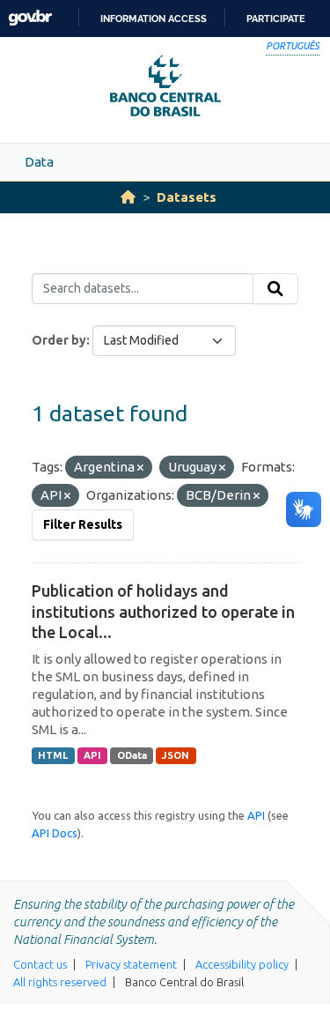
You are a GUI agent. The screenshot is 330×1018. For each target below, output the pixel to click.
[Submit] (275, 289)
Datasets (186, 196)
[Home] (128, 196)
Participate (275, 18)
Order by (59, 340)
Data (39, 161)
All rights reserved (59, 982)
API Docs (54, 833)
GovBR (30, 18)
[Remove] (140, 468)
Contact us (40, 964)
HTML (53, 755)
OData (132, 755)
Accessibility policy (242, 964)
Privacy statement (131, 964)
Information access (153, 18)
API (92, 755)
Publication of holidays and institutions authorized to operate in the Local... (163, 611)
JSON (175, 755)
